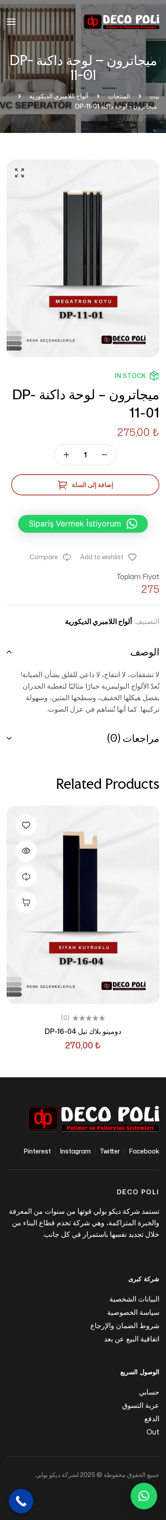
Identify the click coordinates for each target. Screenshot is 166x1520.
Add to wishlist (102, 557)
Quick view (26, 850)
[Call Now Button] (21, 1501)
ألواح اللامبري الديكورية (98, 621)
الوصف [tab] (144, 651)
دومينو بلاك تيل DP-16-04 (83, 1031)
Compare (44, 557)
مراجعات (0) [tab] (133, 738)
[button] (19, 172)
